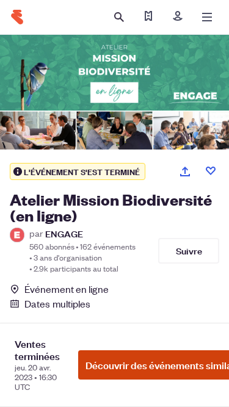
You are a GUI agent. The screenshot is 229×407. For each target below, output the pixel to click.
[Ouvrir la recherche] (119, 17)
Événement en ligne (66, 289)
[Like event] (210, 170)
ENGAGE (64, 233)
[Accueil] (17, 17)
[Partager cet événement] (185, 171)
